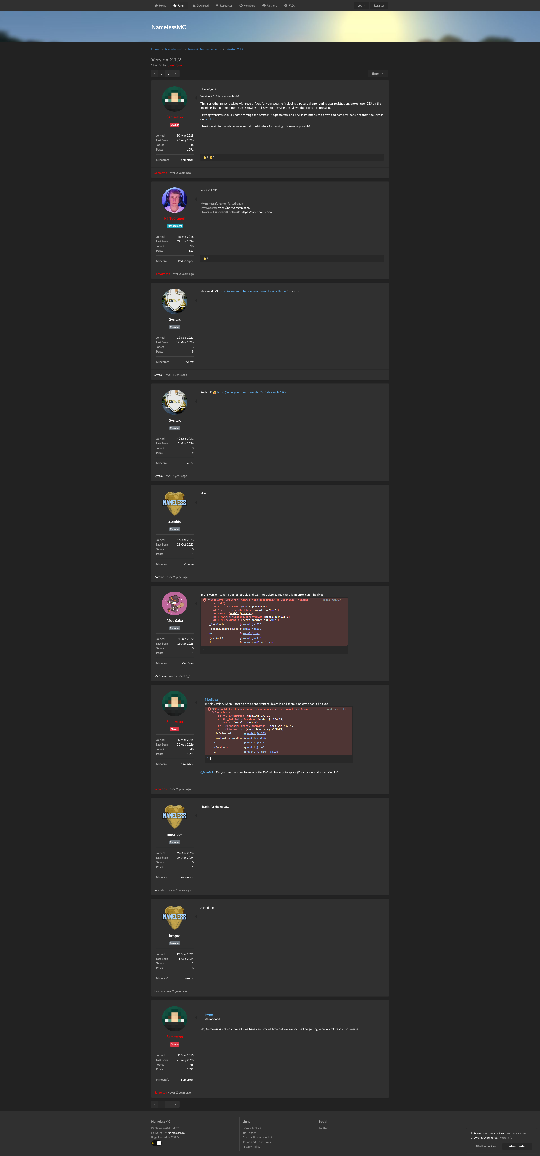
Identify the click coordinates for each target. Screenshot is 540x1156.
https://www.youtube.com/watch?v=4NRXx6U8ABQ (251, 392)
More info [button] (506, 1137)
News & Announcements (204, 49)
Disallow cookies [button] (486, 1146)
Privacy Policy (251, 1146)
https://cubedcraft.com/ (256, 212)
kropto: (210, 1014)
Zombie (174, 521)
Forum (181, 5)
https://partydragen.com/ (234, 207)
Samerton (174, 65)
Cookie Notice (252, 1128)
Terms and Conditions (257, 1142)
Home (162, 5)
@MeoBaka (207, 772)
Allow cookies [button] (517, 1146)
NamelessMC (173, 49)
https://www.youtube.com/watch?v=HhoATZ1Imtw (252, 291)
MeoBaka (175, 620)
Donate (251, 1132)
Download (203, 5)
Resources (226, 5)
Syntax (175, 319)
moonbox (174, 834)
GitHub (209, 119)
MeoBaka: (211, 699)
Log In (361, 5)
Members (249, 5)
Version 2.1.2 (235, 49)
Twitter (323, 1128)
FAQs (291, 5)
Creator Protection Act (257, 1137)
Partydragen (174, 218)
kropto (174, 935)
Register (379, 5)
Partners (272, 5)
